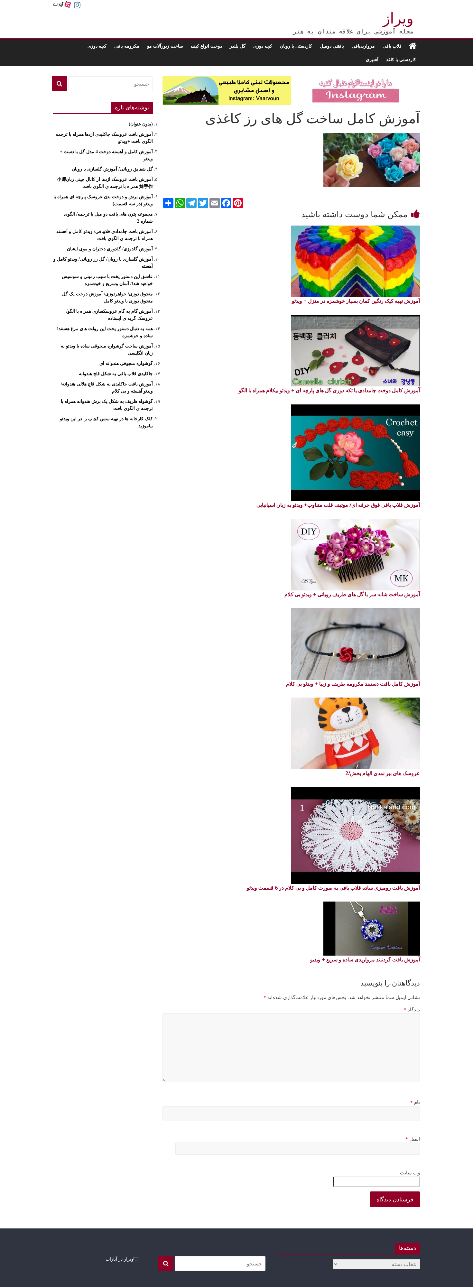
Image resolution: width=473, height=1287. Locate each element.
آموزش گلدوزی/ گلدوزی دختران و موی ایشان (110, 248)
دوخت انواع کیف (206, 46)
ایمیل (412, 1139)
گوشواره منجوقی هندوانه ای (126, 363)
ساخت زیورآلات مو (165, 46)
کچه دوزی (262, 46)
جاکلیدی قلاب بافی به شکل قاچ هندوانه (116, 373)
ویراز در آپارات (120, 1259)
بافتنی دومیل (332, 46)
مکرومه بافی (126, 46)
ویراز (398, 18)
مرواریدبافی (363, 46)
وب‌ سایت (410, 1172)
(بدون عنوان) (141, 124)
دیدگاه (411, 1009)
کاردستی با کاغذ (401, 59)
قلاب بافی (392, 46)
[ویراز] (412, 46)
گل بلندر (238, 46)
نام (415, 1102)
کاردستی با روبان (296, 46)
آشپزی (372, 59)
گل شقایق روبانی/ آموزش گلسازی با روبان (112, 169)
